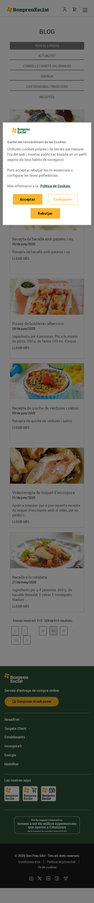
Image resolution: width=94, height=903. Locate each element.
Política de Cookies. (55, 185)
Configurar (63, 199)
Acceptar (27, 199)
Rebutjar (45, 213)
